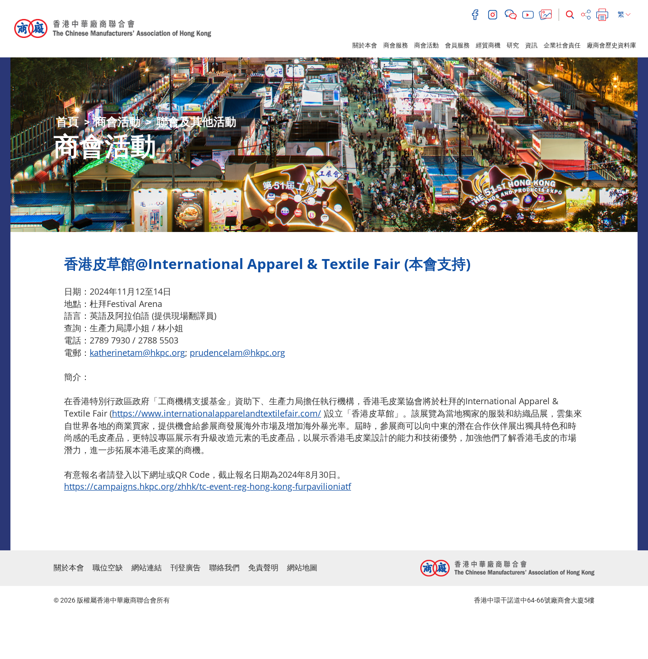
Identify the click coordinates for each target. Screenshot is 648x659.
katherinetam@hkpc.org (137, 352)
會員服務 (457, 45)
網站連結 (146, 567)
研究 (513, 45)
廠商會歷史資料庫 (611, 45)
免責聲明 (263, 567)
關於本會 (364, 45)
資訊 (531, 45)
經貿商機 (488, 45)
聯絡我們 (224, 567)
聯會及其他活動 (196, 122)
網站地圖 (302, 567)
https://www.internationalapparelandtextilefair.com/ (216, 413)
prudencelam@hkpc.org (237, 352)
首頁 (67, 122)
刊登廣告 (185, 567)
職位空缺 (108, 567)
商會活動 (426, 45)
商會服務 (395, 45)
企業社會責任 (562, 45)
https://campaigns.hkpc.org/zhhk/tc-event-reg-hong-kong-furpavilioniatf (207, 486)
